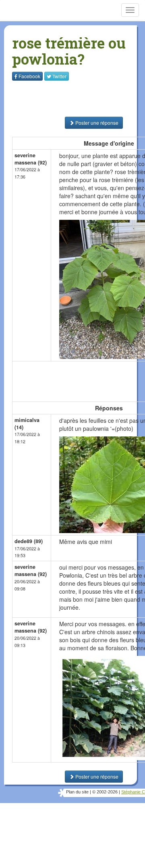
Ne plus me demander (107, 168)
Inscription (72, 100)
